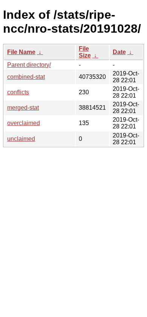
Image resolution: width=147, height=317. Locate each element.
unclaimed (21, 139)
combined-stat (26, 77)
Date (119, 52)
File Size (85, 52)
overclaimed (23, 123)
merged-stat (23, 107)
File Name (21, 52)
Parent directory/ (29, 65)
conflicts (18, 92)
